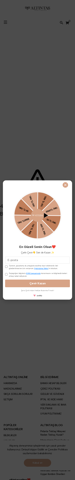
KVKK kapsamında (33, 273)
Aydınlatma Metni (41, 268)
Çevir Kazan (37, 283)
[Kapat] (65, 185)
